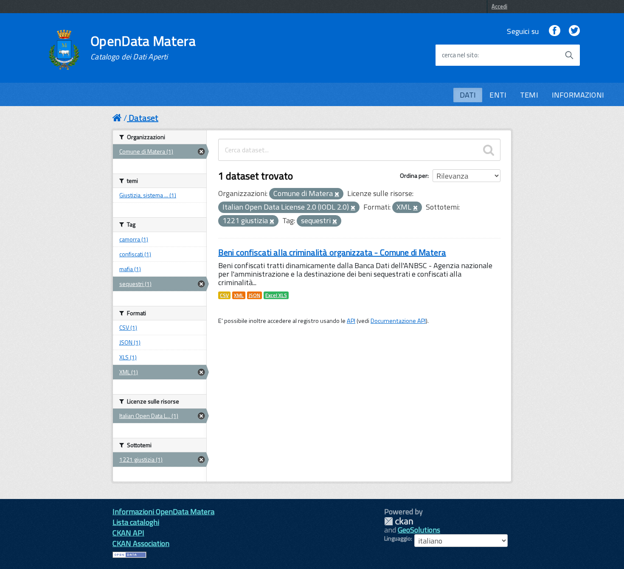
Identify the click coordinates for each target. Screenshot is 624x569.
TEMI (529, 95)
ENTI (497, 95)
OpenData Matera (143, 47)
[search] (488, 149)
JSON (254, 295)
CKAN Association (140, 543)
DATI (468, 95)
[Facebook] (554, 31)
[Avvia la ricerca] (569, 55)
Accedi (499, 6)
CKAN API (128, 532)
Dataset (143, 117)
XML (239, 295)
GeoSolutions (419, 529)
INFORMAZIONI (578, 95)
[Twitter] (574, 31)
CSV (224, 295)
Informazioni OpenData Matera (163, 511)
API (351, 320)
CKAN (398, 521)
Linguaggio (397, 538)
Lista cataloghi (135, 522)
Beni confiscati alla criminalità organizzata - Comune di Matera (332, 252)
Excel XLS (276, 295)
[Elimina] (336, 194)
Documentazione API (398, 320)
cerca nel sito (460, 55)
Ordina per (413, 175)
